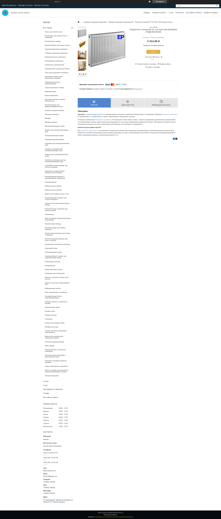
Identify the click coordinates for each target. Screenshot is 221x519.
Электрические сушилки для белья (57, 69)
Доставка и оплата (194, 13)
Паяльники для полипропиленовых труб (57, 144)
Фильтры (48, 118)
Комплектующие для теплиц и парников (55, 228)
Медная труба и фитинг (53, 186)
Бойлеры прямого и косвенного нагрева (56, 302)
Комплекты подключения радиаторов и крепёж (54, 77)
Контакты (180, 13)
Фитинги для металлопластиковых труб (57, 131)
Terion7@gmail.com (50, 476)
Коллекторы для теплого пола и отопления (56, 36)
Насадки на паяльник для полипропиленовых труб (54, 150)
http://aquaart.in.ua (49, 471)
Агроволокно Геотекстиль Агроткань (57, 244)
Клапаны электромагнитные (54, 110)
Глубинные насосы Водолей (55, 273)
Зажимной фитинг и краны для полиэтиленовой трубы (55, 257)
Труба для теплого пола (53, 32)
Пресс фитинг (49, 346)
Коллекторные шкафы (53, 41)
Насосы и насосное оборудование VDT (57, 283)
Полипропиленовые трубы (54, 135)
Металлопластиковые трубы (55, 126)
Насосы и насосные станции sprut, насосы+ (56, 278)
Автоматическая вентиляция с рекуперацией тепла (55, 356)
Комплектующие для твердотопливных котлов (54, 106)
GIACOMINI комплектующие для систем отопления (56, 166)
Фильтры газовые (51, 122)
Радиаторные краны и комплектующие (52, 83)
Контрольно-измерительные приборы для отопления (55, 172)
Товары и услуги (158, 13)
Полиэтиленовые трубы (53, 252)
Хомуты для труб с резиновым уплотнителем (56, 331)
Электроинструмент (52, 376)
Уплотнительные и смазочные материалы (55, 350)
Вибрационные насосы (53, 288)
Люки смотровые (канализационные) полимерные (58, 219)
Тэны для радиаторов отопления (56, 73)
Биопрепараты (50, 265)
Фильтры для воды (51, 327)
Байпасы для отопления (53, 190)
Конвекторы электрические (54, 65)
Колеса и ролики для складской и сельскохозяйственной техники (56, 371)
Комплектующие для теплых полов (57, 45)
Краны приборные (51, 95)
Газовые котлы (50, 311)
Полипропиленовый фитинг (54, 139)
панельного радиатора (103, 120)
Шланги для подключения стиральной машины (54, 337)
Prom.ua (120, 512)
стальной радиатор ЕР (93, 114)
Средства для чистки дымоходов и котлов (57, 204)
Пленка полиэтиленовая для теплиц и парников (57, 234)
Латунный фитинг (51, 182)
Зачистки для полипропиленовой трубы (56, 155)
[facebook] (174, 139)
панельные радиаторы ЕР (90, 130)
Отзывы (46, 393)
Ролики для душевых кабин (54, 323)
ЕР (113, 120)
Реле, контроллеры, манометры (56, 292)
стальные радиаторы (170, 114)
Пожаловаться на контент (102, 517)
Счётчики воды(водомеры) (54, 342)
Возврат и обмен (211, 13)
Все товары (47, 28)
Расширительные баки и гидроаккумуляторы (53, 297)
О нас (171, 13)
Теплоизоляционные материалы (56, 49)
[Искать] (216, 5)
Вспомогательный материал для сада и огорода (56, 239)
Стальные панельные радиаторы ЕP (120, 22)
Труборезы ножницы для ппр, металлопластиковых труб (55, 161)
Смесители (48, 319)
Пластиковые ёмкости (52, 262)
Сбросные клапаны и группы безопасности (55, 100)
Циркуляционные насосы (53, 269)
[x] (176, 139)
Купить (153, 52)
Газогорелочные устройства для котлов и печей (56, 209)
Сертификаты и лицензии (53, 389)
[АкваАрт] (5, 13)
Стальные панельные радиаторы (56, 53)
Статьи (45, 381)
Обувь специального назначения (56, 366)
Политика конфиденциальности (122, 517)
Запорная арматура (52, 114)
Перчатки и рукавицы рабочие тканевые (56, 361)
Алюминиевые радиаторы (54, 61)
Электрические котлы (52, 307)
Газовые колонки (51, 315)
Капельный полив (51, 248)
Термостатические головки (54, 88)
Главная (146, 13)
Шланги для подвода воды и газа (57, 194)
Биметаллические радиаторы (55, 57)
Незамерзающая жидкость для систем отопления (56, 198)
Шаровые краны (50, 91)
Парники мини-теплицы (53, 224)
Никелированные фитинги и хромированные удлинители (55, 177)
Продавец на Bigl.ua (110, 515)
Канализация (49, 214)
